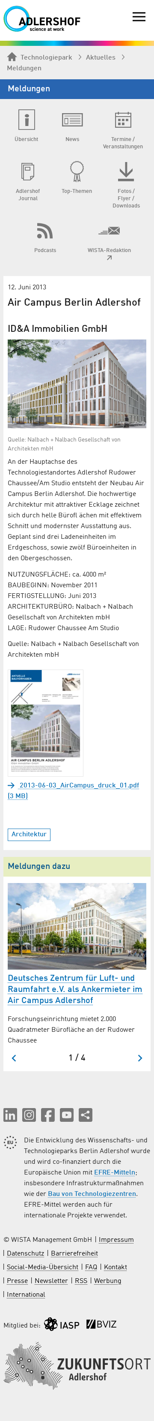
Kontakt (115, 1267)
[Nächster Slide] (139, 1058)
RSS (81, 1281)
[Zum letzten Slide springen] (14, 1058)
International (26, 1295)
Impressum (116, 1240)
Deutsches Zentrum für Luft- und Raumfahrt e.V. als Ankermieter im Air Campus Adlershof (75, 989)
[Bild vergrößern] (77, 383)
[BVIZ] (101, 1326)
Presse (17, 1281)
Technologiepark (46, 57)
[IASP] (62, 1326)
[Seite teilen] (85, 1115)
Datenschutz (25, 1253)
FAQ (91, 1267)
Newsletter (51, 1281)
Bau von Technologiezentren (92, 1194)
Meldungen (24, 68)
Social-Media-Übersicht (42, 1267)
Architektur (29, 834)
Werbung (107, 1281)
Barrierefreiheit (74, 1253)
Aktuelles (101, 57)
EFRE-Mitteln (114, 1172)
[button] (10, 1115)
